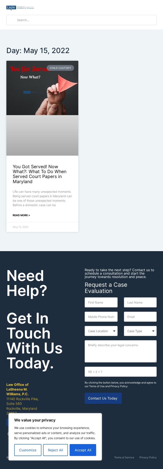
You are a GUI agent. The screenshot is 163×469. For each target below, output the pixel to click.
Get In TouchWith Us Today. (34, 340)
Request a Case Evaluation (106, 288)
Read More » (21, 215)
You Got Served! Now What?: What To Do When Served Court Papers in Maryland (39, 174)
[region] (55, 436)
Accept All (83, 450)
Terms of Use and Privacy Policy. (108, 386)
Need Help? (26, 283)
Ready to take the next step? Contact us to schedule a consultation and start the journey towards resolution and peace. (119, 273)
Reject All (55, 450)
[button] (153, 7)
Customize (27, 450)
